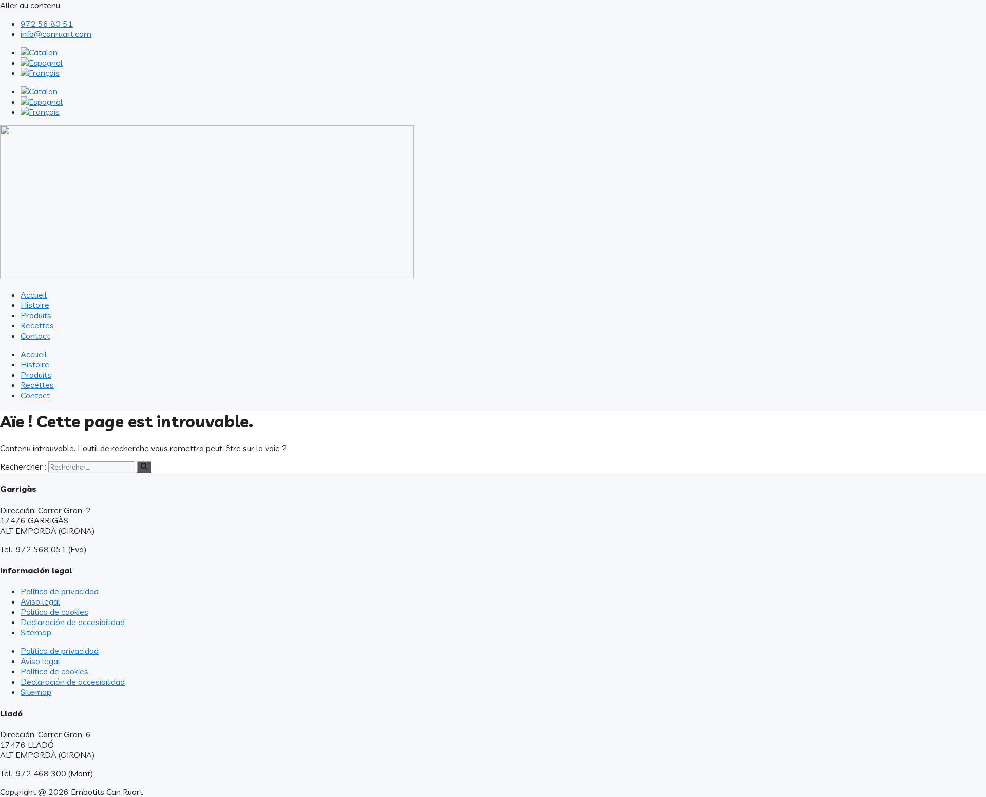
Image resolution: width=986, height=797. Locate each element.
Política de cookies (54, 612)
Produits (36, 315)
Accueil (34, 294)
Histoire (35, 305)
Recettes (37, 325)
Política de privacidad (60, 591)
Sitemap (36, 632)
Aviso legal (40, 601)
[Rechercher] (144, 467)
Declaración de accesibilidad (73, 622)
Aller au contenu (30, 5)
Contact (35, 336)
